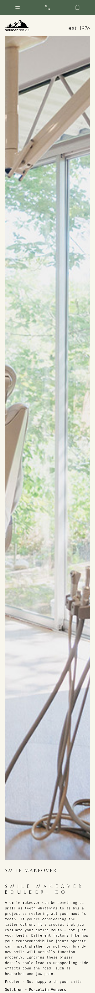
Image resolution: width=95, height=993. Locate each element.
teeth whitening (41, 908)
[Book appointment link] (77, 7)
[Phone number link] (47, 7)
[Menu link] (17, 7)
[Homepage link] (17, 25)
